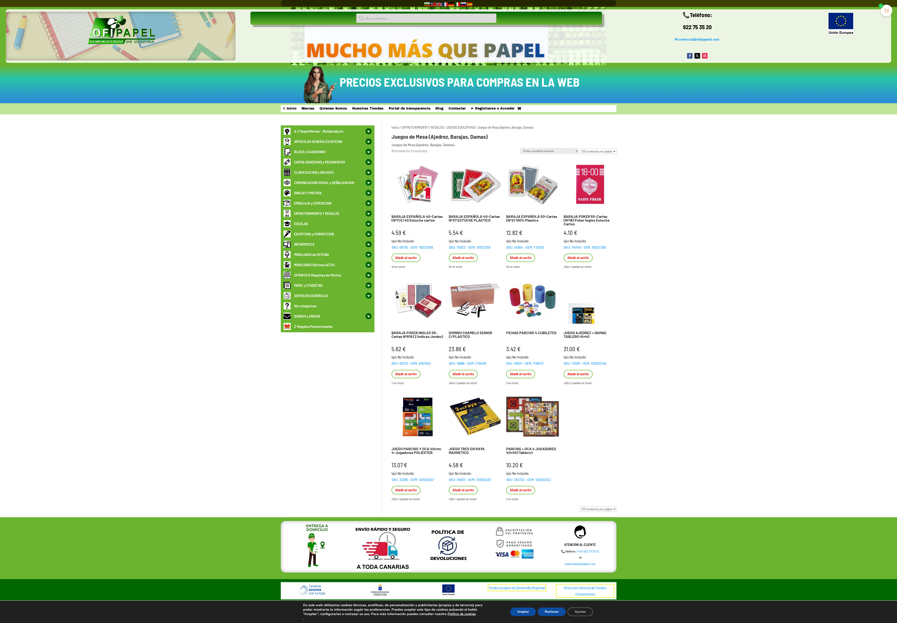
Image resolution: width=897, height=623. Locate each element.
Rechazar (552, 611)
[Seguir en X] (697, 56)
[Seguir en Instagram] (705, 56)
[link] (588, 551)
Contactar (457, 108)
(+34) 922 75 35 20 (588, 551)
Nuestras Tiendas (368, 108)
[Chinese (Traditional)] (433, 4)
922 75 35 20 (697, 26)
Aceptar (523, 611)
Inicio (395, 127)
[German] (451, 4)
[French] (445, 4)
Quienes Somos (333, 108)
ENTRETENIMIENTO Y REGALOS (423, 127)
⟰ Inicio (289, 108)
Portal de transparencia (409, 108)
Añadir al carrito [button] (406, 258)
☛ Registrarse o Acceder (493, 108)
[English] (439, 4)
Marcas (308, 108)
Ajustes (580, 611)
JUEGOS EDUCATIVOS (460, 127)
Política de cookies (462, 614)
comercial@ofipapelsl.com (698, 39)
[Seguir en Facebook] (690, 56)
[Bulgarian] (427, 4)
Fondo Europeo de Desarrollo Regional (517, 587)
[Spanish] (470, 4)
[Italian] (458, 4)
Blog (439, 108)
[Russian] (464, 4)
